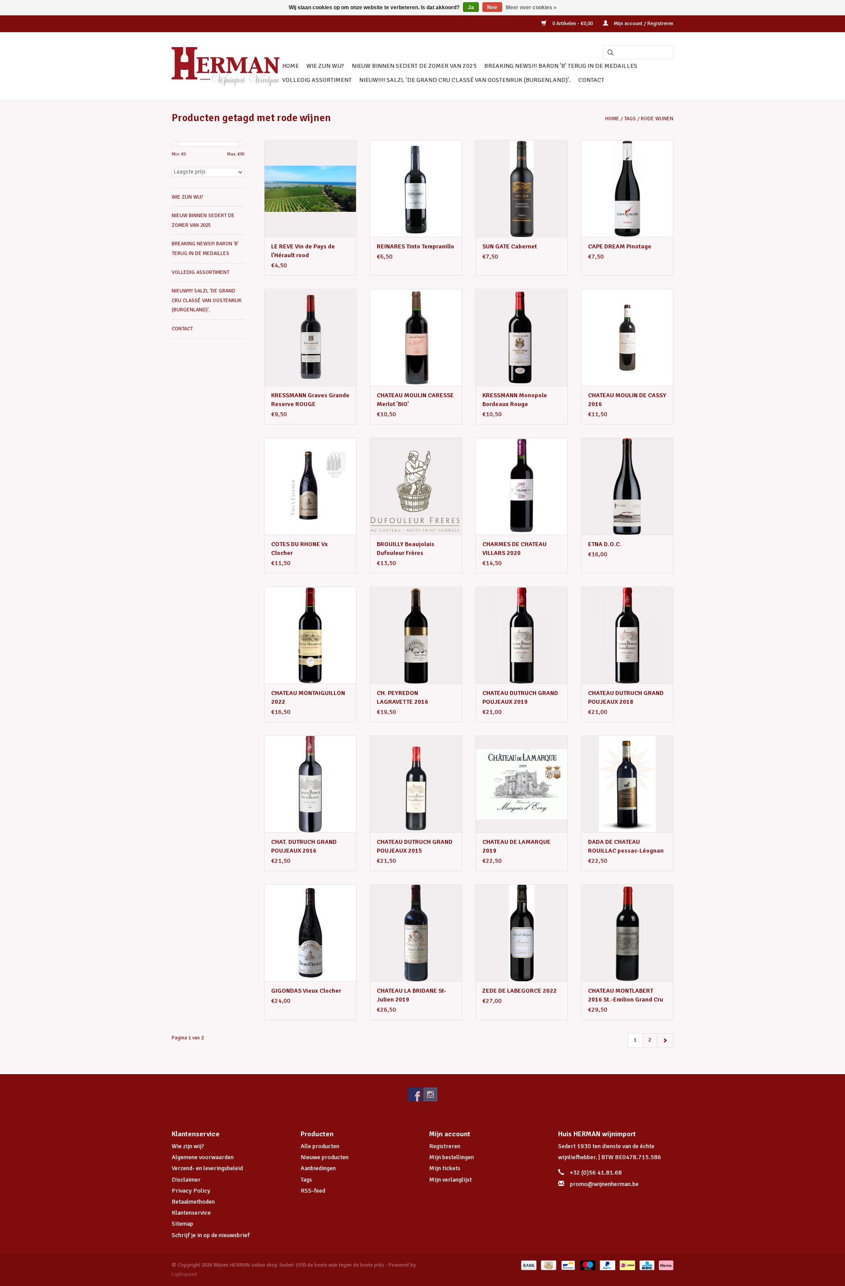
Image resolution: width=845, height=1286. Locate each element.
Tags (630, 118)
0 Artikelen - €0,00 (572, 23)
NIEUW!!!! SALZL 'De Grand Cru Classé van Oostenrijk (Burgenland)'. (465, 80)
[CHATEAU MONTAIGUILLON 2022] (310, 635)
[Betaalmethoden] (528, 1265)
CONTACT (591, 80)
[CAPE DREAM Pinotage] (627, 188)
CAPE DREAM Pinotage (619, 246)
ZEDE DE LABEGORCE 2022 (519, 990)
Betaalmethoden (193, 1201)
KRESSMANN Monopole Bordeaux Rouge (514, 400)
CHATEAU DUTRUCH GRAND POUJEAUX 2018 (626, 697)
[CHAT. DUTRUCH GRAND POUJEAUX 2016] (310, 783)
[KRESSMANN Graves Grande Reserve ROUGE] (310, 337)
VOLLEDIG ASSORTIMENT (317, 80)
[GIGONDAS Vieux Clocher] (310, 932)
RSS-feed (313, 1190)
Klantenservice (191, 1212)
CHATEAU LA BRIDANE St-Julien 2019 (411, 995)
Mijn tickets (444, 1168)
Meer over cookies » (531, 7)
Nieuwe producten (325, 1157)
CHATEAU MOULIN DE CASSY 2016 (627, 400)
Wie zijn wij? (188, 1146)
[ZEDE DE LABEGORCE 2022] (521, 932)
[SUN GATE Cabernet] (521, 188)
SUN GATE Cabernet (509, 246)
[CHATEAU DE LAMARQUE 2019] (521, 783)
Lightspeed (184, 1274)
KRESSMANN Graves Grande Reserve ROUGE (310, 400)
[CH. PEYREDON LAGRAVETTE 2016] (416, 635)
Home (290, 66)
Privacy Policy (191, 1190)
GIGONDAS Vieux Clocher (306, 990)
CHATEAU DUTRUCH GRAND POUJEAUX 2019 (520, 697)
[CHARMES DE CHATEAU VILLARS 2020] (521, 486)
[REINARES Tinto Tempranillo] (416, 188)
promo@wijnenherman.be (604, 1184)
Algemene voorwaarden (203, 1157)
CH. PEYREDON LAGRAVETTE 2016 (402, 697)
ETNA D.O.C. (604, 544)
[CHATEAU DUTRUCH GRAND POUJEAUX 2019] (521, 635)
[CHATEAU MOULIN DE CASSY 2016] (627, 337)
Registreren (444, 1146)
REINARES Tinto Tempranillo (415, 246)
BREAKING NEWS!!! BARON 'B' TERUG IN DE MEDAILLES (560, 66)
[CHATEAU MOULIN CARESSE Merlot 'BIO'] (416, 337)
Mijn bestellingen (451, 1157)
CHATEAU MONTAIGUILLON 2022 (308, 697)
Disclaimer (186, 1179)
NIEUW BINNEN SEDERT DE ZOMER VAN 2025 (414, 66)
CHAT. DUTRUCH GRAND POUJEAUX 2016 (304, 846)
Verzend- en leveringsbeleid (207, 1168)
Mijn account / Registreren (643, 23)
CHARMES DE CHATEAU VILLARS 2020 (514, 548)
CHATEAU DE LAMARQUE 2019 (516, 846)
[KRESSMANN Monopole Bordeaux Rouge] (521, 337)
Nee (492, 7)
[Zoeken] (607, 52)
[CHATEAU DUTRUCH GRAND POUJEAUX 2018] (627, 635)
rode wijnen (657, 118)
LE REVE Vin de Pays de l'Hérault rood (303, 251)
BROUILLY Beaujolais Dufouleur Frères (405, 548)
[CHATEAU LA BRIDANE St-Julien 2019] (416, 932)
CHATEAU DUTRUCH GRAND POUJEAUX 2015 (414, 846)
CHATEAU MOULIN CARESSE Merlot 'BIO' (415, 400)
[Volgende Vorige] (665, 1040)
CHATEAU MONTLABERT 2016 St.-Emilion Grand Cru (625, 995)
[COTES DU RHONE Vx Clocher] (310, 486)
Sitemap (182, 1223)
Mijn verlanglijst (450, 1179)
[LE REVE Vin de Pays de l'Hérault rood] (310, 188)
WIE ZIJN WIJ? (325, 66)
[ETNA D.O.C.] (627, 486)
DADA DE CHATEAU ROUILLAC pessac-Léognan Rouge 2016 (626, 846)
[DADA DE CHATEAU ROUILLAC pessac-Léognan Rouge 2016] (627, 783)
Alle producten (320, 1146)
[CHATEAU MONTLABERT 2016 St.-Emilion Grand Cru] (627, 932)
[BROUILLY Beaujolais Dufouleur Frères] (416, 486)
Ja (471, 7)
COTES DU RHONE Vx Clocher (299, 548)
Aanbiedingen (318, 1168)
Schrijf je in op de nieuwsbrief (211, 1235)
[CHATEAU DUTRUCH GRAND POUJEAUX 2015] (416, 783)
